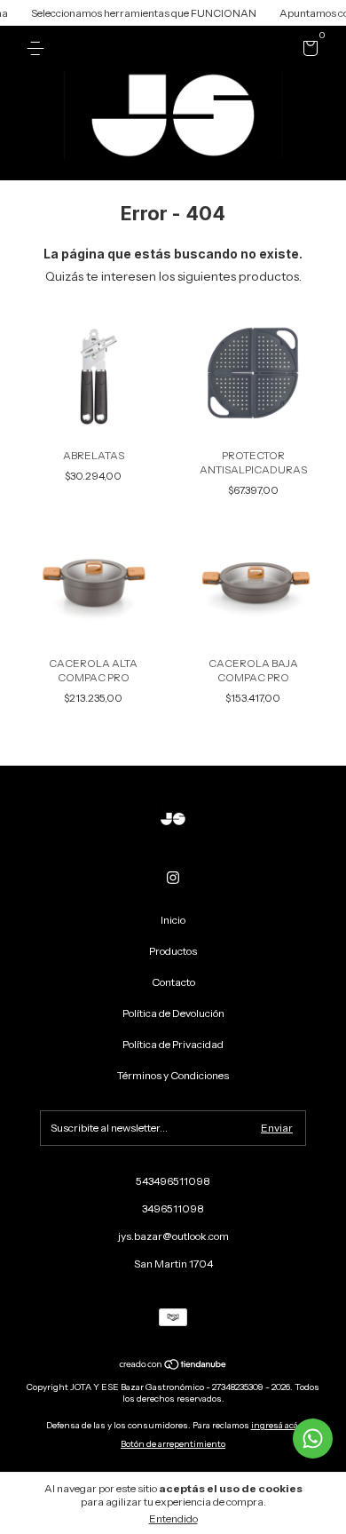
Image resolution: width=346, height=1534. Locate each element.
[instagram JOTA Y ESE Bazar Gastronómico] (173, 877)
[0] (307, 51)
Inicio (173, 919)
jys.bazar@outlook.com (173, 1236)
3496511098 (173, 1208)
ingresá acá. (276, 1425)
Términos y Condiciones (173, 1075)
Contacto (173, 982)
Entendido (173, 1518)
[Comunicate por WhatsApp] (313, 1438)
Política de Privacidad (173, 1044)
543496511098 (173, 1181)
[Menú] (39, 48)
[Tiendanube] (173, 1366)
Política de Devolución (173, 1013)
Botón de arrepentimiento (173, 1444)
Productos (173, 951)
